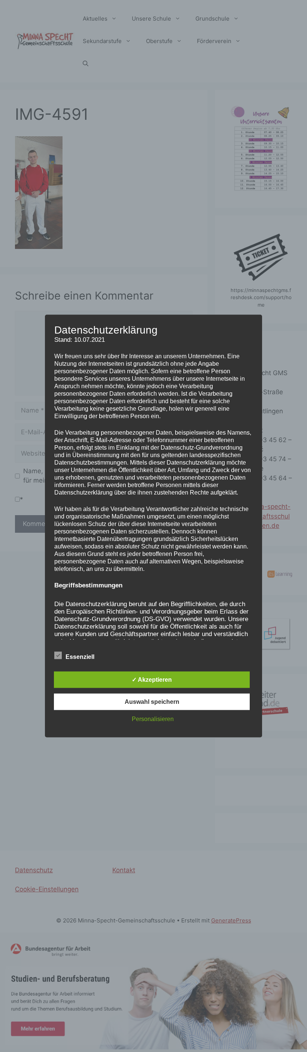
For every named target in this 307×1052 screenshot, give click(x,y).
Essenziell (80, 657)
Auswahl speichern (152, 702)
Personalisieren (153, 719)
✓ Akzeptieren (152, 679)
